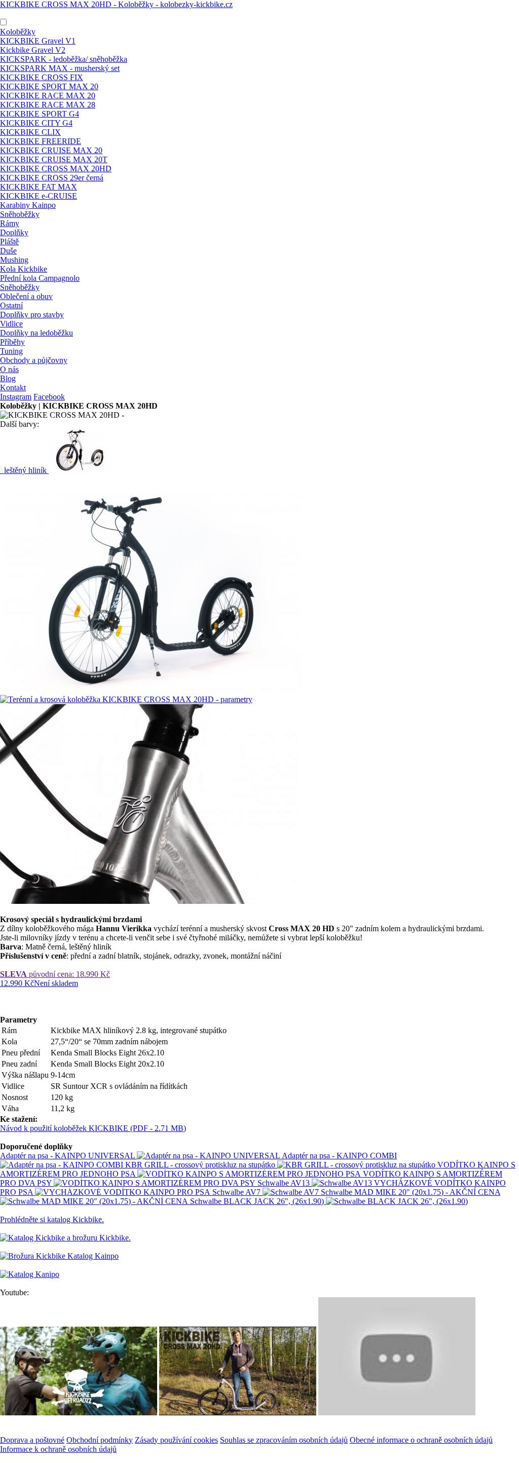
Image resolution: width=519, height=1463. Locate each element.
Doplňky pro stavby (32, 314)
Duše (8, 250)
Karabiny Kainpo (28, 205)
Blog (8, 378)
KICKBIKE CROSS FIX (41, 77)
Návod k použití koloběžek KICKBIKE (93, 1128)
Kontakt (13, 387)
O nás (9, 369)
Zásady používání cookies (176, 1440)
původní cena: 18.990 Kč (55, 974)
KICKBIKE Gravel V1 (38, 40)
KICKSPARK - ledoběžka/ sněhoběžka (63, 59)
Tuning (11, 351)
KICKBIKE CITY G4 (36, 123)
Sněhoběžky (20, 214)
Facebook (49, 396)
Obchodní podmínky (99, 1440)
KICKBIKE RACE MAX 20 (47, 95)
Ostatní (11, 305)
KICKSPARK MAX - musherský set (60, 68)
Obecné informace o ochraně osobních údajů (421, 1440)
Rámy (9, 223)
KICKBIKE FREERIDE (40, 141)
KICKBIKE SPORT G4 (39, 113)
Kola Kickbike (23, 269)
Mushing (14, 259)
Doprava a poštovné (32, 1440)
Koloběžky (17, 31)
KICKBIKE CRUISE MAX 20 (51, 150)
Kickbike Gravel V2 (32, 50)
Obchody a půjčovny (33, 360)
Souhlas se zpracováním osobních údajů (284, 1440)
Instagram (15, 396)
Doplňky (14, 232)
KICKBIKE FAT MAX (38, 186)
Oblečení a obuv (26, 296)
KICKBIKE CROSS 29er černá (51, 177)
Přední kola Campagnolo (40, 278)
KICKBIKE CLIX (30, 132)
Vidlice (11, 323)
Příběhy (12, 342)
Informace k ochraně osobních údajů (58, 1449)
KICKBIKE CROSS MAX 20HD (56, 168)
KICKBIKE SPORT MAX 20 (49, 86)
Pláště (9, 241)
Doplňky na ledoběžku (36, 332)
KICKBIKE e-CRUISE (38, 196)
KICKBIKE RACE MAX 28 (47, 104)
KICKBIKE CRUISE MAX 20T (53, 159)
